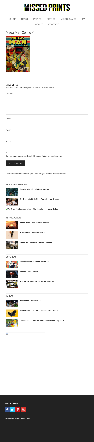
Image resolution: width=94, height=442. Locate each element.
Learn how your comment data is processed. (50, 174)
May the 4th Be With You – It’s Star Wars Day (37, 281)
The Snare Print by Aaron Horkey (45, 209)
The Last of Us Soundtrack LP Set (33, 232)
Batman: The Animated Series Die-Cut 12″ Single (39, 311)
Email (8, 130)
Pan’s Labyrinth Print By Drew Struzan (34, 189)
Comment (10, 93)
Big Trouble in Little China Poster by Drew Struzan (39, 199)
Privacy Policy (25, 418)
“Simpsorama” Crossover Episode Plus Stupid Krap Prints (42, 320)
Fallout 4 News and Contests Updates (34, 222)
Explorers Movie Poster (29, 271)
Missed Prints (47, 7)
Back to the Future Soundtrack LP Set (34, 262)
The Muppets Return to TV (30, 301)
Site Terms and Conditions (12, 418)
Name (8, 119)
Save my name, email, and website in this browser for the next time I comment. (34, 156)
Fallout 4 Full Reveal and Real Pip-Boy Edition (37, 242)
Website (9, 142)
